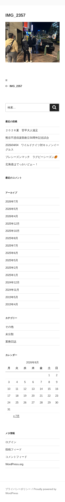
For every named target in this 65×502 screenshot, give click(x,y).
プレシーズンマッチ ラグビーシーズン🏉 (31, 156)
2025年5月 (11, 260)
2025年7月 (11, 245)
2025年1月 (11, 275)
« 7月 (16, 415)
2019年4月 (11, 304)
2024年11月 (12, 289)
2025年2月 (11, 267)
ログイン (10, 442)
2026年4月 (11, 216)
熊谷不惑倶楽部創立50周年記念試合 (27, 137)
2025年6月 (11, 252)
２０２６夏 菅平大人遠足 (21, 130)
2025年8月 (11, 238)
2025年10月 (12, 230)
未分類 (9, 334)
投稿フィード (13, 449)
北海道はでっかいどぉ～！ (21, 164)
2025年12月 (12, 223)
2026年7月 (11, 201)
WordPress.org (14, 464)
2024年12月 (12, 282)
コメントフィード (16, 456)
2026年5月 (11, 208)
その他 (9, 326)
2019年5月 (11, 297)
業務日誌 (10, 341)
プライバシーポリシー (18, 489)
